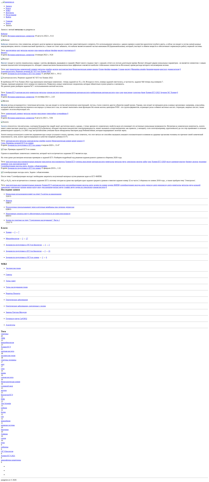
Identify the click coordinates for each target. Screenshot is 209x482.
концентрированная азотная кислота (75, 92)
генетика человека (8, 360)
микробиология (7, 342)
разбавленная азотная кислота (102, 92)
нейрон (4, 408)
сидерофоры (62, 113)
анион (29, 187)
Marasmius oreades (138, 69)
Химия (8, 232)
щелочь (139, 162)
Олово (101, 69)
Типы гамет (11, 281)
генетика (4, 334)
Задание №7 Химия (168, 92)
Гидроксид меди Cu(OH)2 (16, 319)
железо (31, 50)
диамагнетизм (173, 69)
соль (10, 164)
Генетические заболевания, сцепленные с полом (26, 306)
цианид (80, 141)
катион (23, 187)
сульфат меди (69, 187)
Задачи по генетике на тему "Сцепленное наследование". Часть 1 (33, 220)
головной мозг (7, 386)
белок (3, 412)
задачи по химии (100, 185)
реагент (182, 162)
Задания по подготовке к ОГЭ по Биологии (24, 245)
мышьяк (114, 69)
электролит (15, 187)
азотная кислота (22, 92)
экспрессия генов (8, 356)
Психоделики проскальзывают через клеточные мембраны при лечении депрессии (40, 207)
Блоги (8, 8)
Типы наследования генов (17, 287)
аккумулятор (11, 50)
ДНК (3, 338)
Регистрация (11, 15)
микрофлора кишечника (11, 460)
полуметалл (69, 50)
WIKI (8, 10)
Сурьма (121, 69)
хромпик (4, 164)
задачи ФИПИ (114, 185)
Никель (9, 201)
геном (3, 438)
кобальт (48, 50)
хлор (121, 92)
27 (27, 238)
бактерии (5, 430)
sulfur (145, 162)
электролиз (131, 162)
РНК (3, 399)
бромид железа (192, 162)
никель (41, 50)
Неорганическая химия (82, 69)
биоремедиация (152, 69)
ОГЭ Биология (7, 451)
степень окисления (83, 162)
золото (48, 141)
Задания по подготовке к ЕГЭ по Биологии (24, 251)
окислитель (46, 162)
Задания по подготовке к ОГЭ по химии (22, 257)
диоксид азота (151, 185)
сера (36, 50)
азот (18, 50)
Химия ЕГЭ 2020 (159, 162)
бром (143, 92)
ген (2, 416)
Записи (9, 6)
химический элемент (29, 69)
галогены (137, 92)
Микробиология (12, 238)
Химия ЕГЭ (11, 92)
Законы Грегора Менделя (16, 312)
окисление (128, 92)
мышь (3, 373)
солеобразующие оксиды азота (132, 185)
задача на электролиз (83, 187)
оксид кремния (172, 162)
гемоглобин (51, 113)
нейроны (4, 447)
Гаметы (9, 275)
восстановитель (58, 162)
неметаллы (34, 92)
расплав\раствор (65, 69)
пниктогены (15, 69)
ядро (3, 443)
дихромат (202, 162)
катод (34, 187)
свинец (95, 69)
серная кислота (53, 92)
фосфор (54, 50)
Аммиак (4, 434)
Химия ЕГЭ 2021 (8, 456)
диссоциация (47, 187)
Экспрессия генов (13, 268)
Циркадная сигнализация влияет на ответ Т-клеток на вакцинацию (33, 194)
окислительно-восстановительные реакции (23, 162)
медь (124, 162)
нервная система (8, 425)
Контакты (10, 13)
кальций (197, 185)
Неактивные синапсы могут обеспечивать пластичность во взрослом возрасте (38, 214)
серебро (49, 69)
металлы (24, 50)
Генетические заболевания (17, 300)
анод (39, 187)
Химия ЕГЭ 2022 (153, 92)
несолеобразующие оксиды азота (79, 185)
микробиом (5, 421)
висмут (61, 50)
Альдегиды (10, 325)
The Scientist (6, 403)
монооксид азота (165, 185)
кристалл (163, 69)
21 (49, 251)
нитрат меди (58, 187)
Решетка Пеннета (13, 293)
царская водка (33, 141)
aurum (73, 141)
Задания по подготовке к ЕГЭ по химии (24, 74)
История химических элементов (21, 36)
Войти (8, 17)
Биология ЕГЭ (7, 395)
